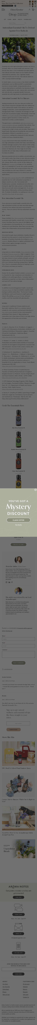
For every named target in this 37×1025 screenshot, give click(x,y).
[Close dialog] (35, 489)
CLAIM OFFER (18, 520)
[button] (18, 525)
